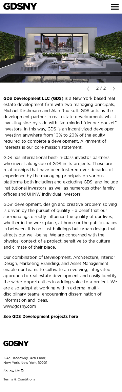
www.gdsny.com (19, 306)
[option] (61, 48)
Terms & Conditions (19, 379)
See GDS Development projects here (40, 317)
